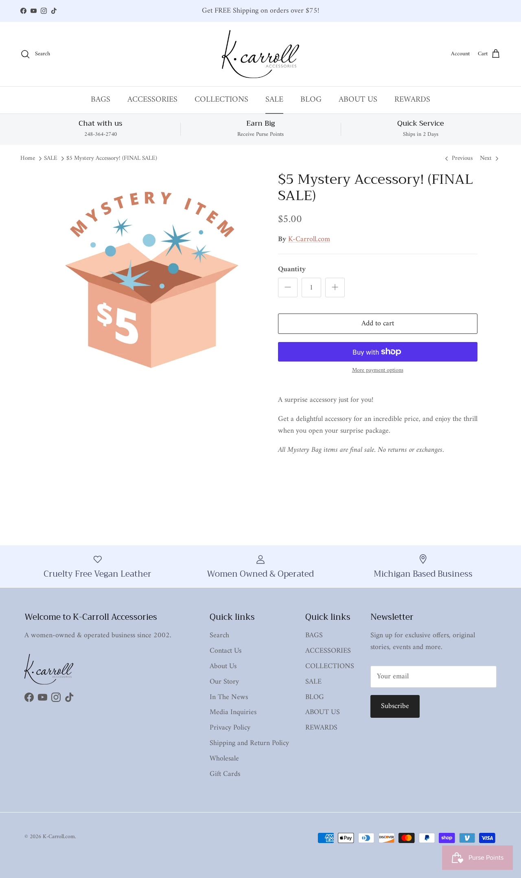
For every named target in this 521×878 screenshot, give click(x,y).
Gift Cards (225, 774)
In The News (229, 697)
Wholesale (224, 758)
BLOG (311, 100)
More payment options (377, 370)
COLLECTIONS (221, 100)
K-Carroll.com (309, 239)
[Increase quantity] (335, 287)
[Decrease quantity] (288, 287)
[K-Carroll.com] (260, 54)
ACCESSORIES (152, 100)
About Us (223, 666)
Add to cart (377, 323)
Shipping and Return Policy (249, 743)
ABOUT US (358, 100)
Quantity (292, 269)
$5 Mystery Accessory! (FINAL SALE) (111, 158)
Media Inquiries (233, 712)
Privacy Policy (230, 727)
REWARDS (412, 100)
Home (27, 158)
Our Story (224, 681)
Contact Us (225, 651)
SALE (274, 100)
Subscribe (395, 706)
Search (219, 635)
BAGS (100, 100)
